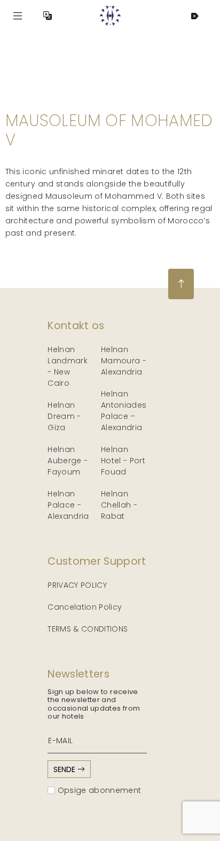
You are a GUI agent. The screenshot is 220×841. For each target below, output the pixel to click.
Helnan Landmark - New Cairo (68, 366)
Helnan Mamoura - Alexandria (123, 360)
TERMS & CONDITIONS (88, 629)
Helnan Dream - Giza (64, 416)
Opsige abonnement (98, 790)
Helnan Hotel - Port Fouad (123, 460)
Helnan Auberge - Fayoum (68, 460)
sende (65, 769)
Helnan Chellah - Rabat (119, 504)
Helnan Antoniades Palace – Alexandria (124, 410)
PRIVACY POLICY (77, 585)
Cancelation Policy (85, 607)
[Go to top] (181, 284)
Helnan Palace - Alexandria (68, 504)
